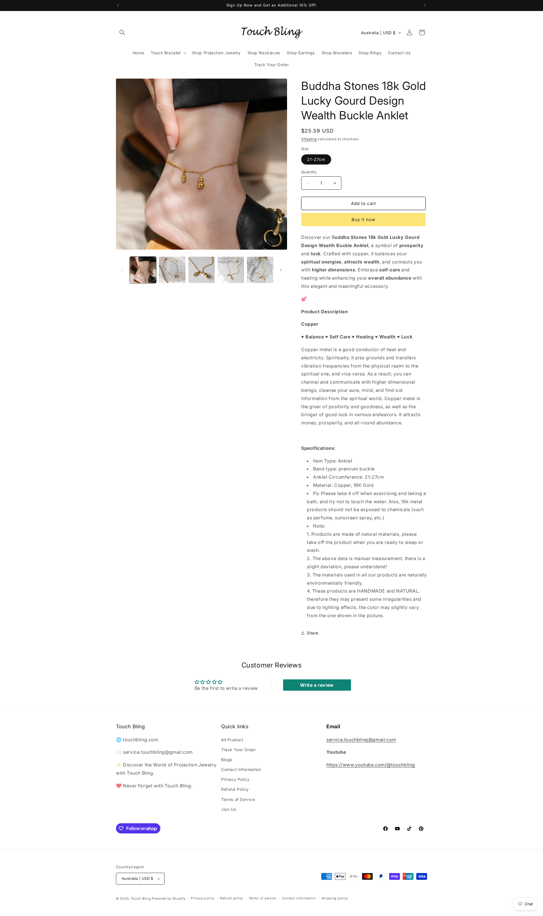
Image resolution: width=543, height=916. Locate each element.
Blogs (226, 759)
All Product (232, 739)
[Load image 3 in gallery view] (201, 270)
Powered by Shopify (169, 898)
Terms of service (262, 898)
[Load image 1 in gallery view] (143, 270)
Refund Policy (235, 789)
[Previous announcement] (118, 5)
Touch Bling (141, 898)
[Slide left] (122, 270)
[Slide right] (281, 270)
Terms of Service (238, 799)
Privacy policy (202, 898)
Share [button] (312, 632)
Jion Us (228, 809)
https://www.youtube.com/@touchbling (370, 765)
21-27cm (316, 159)
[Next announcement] (425, 5)
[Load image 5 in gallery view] (260, 270)
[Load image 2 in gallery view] (172, 270)
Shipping (309, 139)
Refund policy (231, 898)
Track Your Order (238, 749)
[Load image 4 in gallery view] (230, 270)
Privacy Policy (235, 779)
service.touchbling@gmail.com (361, 739)
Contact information (299, 898)
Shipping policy (335, 898)
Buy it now (363, 219)
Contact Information (241, 769)
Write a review (316, 685)
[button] (122, 32)
